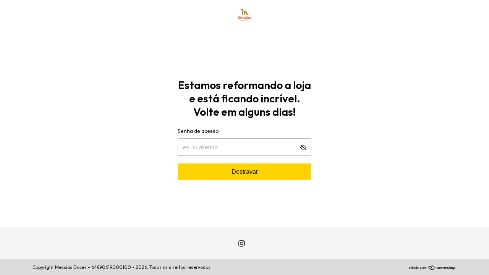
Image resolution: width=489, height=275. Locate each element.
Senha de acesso (198, 131)
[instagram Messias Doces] (241, 243)
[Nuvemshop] (433, 268)
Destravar (245, 171)
